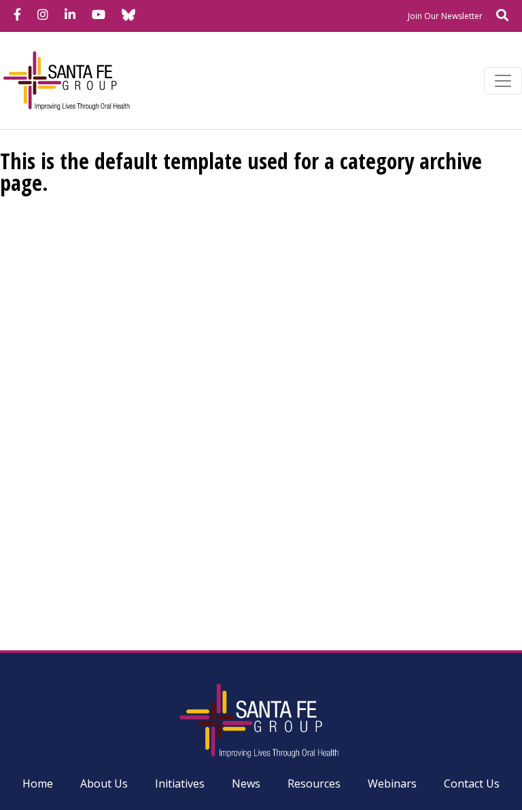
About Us (104, 783)
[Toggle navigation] (503, 80)
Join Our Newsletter (445, 16)
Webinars (392, 783)
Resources (314, 783)
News (246, 783)
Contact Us (472, 783)
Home (37, 783)
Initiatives (180, 783)
